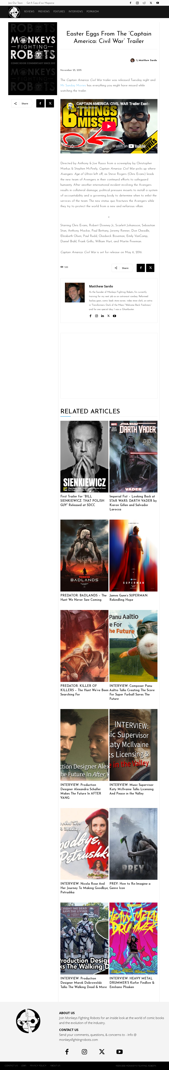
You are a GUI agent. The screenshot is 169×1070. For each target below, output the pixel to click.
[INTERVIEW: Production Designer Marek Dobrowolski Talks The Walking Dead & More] (84, 938)
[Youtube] (158, 3)
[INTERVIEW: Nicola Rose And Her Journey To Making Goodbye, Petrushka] (84, 844)
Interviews (76, 12)
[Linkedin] (102, 315)
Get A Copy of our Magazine (40, 3)
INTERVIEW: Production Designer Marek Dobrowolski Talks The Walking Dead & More (83, 983)
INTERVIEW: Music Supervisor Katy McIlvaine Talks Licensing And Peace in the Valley (131, 789)
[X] (151, 3)
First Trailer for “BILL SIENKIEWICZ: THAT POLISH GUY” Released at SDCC (82, 501)
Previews (44, 12)
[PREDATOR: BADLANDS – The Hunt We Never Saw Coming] (84, 555)
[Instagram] (137, 3)
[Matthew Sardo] (133, 60)
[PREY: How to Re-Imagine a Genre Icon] (133, 844)
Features (59, 12)
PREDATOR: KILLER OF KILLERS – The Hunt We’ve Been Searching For (84, 690)
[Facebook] (130, 3)
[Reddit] (144, 3)
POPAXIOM (93, 12)
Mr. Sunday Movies (73, 85)
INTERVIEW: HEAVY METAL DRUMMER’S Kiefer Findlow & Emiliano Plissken (131, 983)
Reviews (29, 12)
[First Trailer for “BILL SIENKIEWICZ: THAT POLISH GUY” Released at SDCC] (84, 457)
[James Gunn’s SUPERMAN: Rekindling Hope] (133, 555)
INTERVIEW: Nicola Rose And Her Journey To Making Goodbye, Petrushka (84, 888)
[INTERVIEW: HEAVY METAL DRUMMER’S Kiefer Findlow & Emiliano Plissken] (133, 938)
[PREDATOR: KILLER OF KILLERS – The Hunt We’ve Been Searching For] (84, 646)
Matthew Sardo (148, 60)
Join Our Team (15, 3)
